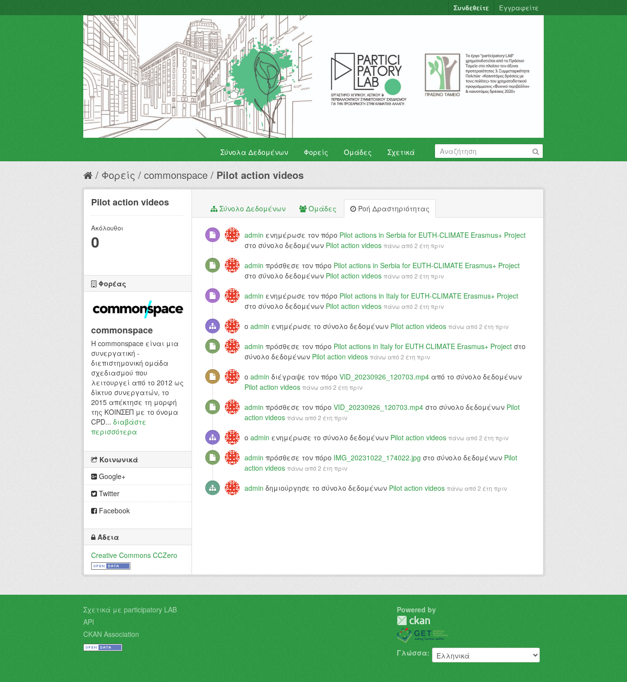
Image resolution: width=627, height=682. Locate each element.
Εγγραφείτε (519, 7)
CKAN (413, 620)
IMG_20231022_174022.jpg (377, 457)
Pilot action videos (260, 175)
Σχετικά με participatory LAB (130, 609)
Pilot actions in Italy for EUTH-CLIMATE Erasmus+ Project (428, 296)
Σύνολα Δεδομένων (254, 152)
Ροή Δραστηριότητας (393, 208)
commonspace (176, 175)
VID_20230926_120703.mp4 (384, 376)
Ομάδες (358, 152)
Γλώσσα (412, 652)
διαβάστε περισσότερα (118, 426)
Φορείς (316, 152)
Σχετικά (401, 152)
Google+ (111, 476)
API (88, 622)
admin (254, 235)
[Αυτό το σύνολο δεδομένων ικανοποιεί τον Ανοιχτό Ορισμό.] (110, 565)
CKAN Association (111, 634)
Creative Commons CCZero (134, 555)
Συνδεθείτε (471, 7)
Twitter (108, 493)
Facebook (113, 510)
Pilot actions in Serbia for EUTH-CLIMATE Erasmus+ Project (432, 235)
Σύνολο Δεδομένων (251, 208)
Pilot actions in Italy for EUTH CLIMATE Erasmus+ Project (423, 346)
